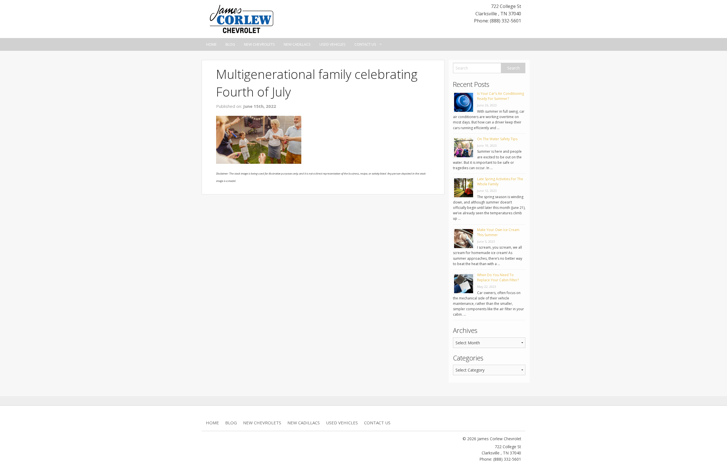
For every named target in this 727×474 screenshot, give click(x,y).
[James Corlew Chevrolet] (241, 18)
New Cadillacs (297, 44)
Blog (230, 44)
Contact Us (365, 44)
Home (211, 44)
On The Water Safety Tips (497, 139)
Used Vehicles (332, 44)
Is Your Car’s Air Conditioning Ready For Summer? (500, 96)
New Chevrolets (259, 44)
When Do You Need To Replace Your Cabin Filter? (498, 277)
